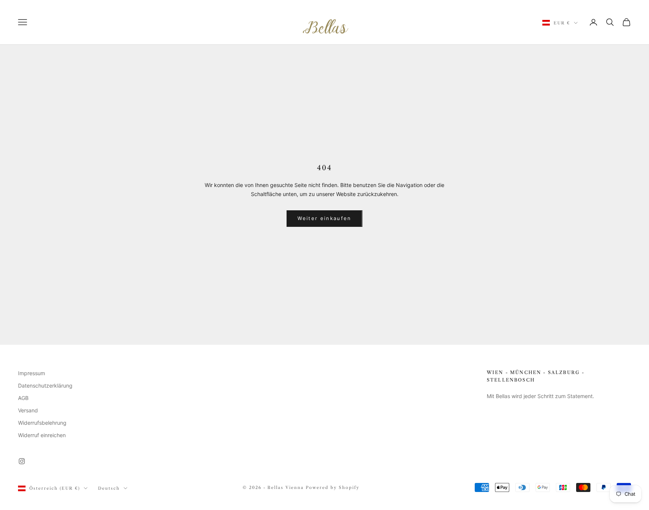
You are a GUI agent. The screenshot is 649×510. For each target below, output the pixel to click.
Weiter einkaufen (324, 218)
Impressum (31, 373)
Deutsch (109, 488)
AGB (23, 398)
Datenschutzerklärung (45, 385)
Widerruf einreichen (42, 435)
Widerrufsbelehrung (42, 422)
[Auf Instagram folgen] (22, 461)
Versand (28, 410)
